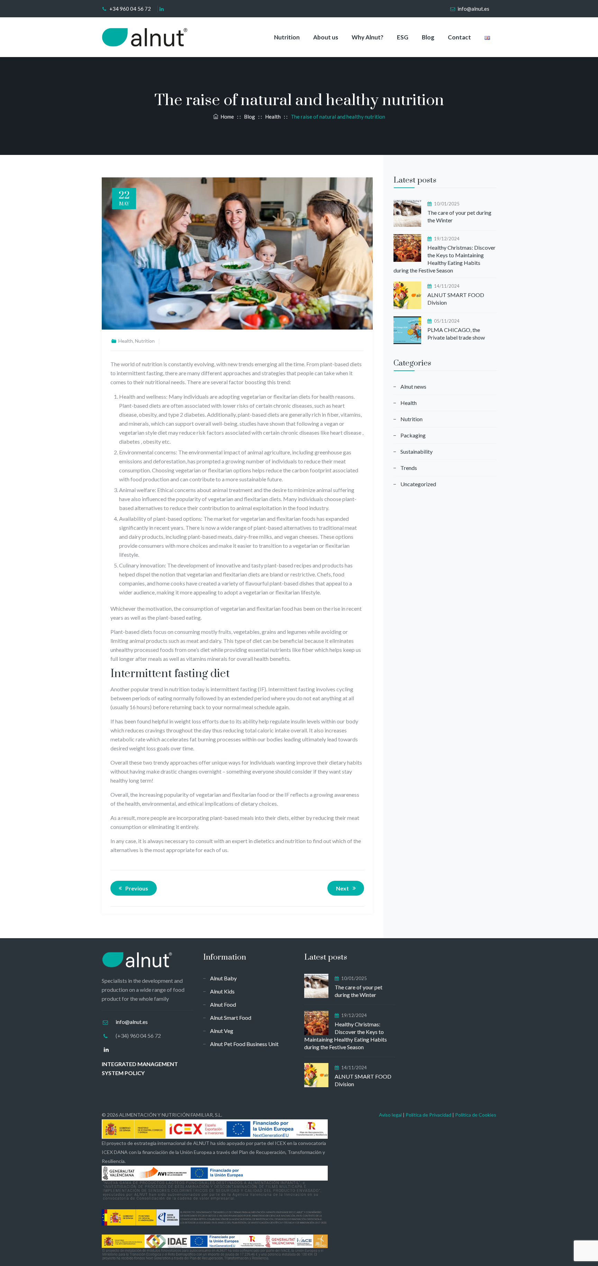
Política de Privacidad (428, 1115)
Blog (428, 37)
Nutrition (287, 37)
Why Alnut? (367, 37)
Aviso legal (390, 1115)
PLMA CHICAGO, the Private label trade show (456, 333)
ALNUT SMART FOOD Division (455, 299)
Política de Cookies (475, 1115)
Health (125, 341)
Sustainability (416, 451)
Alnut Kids (222, 991)
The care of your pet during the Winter (459, 216)
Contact (459, 37)
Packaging (413, 435)
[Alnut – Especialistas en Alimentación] (145, 37)
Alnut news (413, 386)
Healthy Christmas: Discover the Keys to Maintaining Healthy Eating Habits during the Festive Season (444, 259)
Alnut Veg (221, 1030)
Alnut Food (223, 1004)
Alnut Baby (223, 978)
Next (342, 888)
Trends (408, 467)
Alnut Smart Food (230, 1017)
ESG (402, 37)
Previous (136, 888)
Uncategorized (418, 484)
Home (226, 116)
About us (325, 37)
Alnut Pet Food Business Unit (244, 1044)
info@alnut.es (473, 9)
